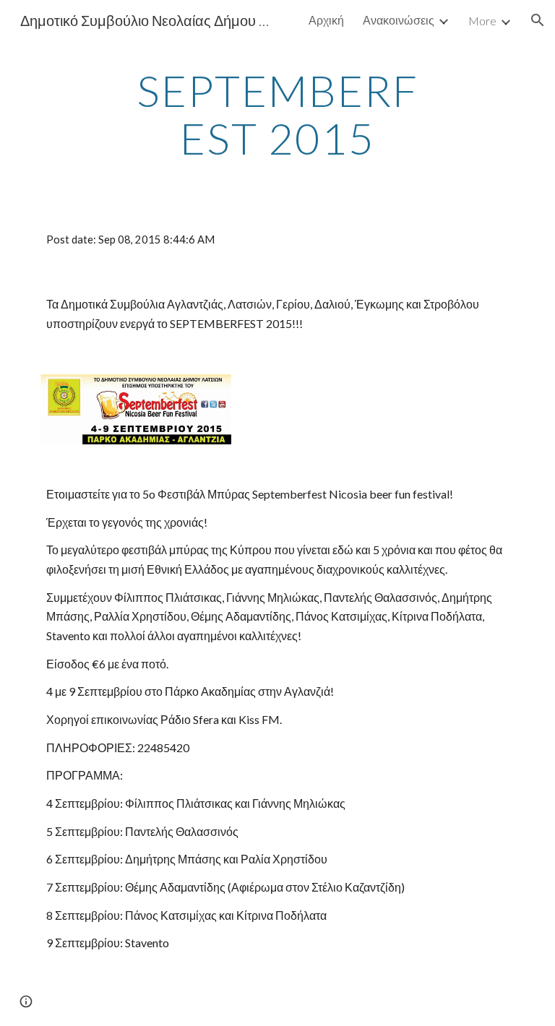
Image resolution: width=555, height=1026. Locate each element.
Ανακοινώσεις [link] (398, 20)
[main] (277, 114)
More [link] (482, 20)
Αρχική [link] (326, 20)
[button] (537, 20)
